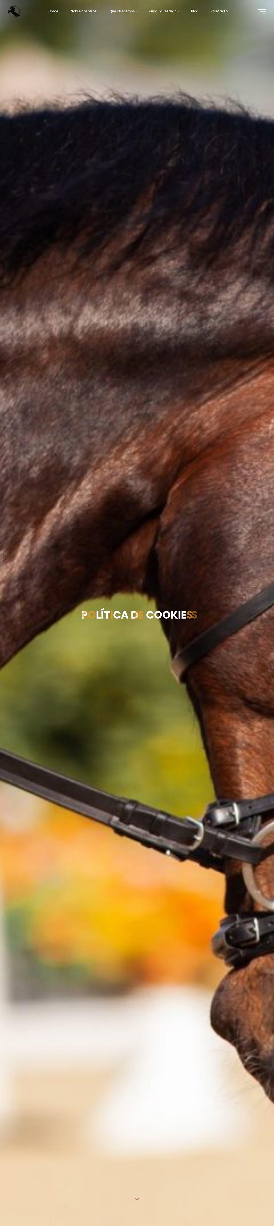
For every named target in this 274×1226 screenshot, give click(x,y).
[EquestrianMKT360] (14, 11)
